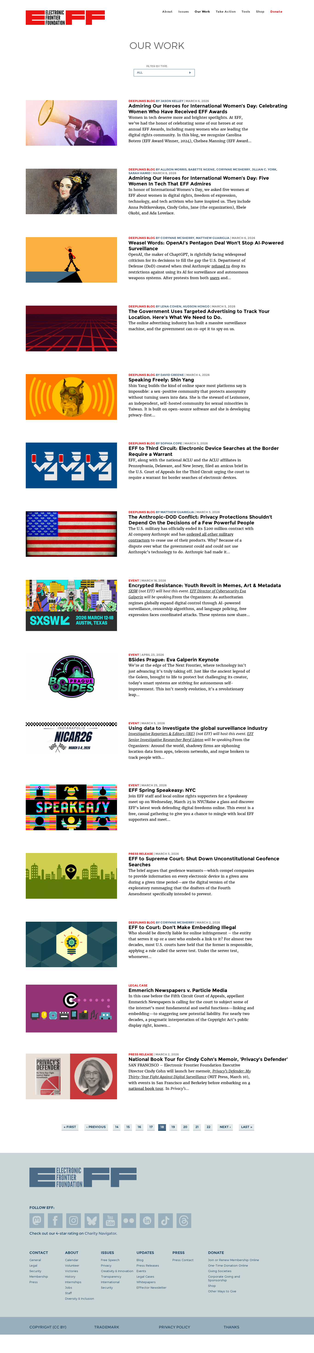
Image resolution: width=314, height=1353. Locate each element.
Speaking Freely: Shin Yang (161, 380)
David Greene (172, 375)
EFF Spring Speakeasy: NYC (162, 790)
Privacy (106, 1265)
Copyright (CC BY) (47, 1327)
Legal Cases (145, 1276)
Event (133, 580)
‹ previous (96, 1127)
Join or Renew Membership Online (233, 1260)
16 (139, 1127)
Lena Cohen (170, 306)
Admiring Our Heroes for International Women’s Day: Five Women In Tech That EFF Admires (198, 181)
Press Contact (183, 1260)
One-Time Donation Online (228, 1265)
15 (128, 1127)
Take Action (226, 11)
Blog (140, 1260)
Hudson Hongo (196, 306)
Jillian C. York (264, 169)
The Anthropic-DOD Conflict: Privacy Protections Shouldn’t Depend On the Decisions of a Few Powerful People (200, 520)
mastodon (36, 1220)
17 (151, 1127)
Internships (73, 1282)
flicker (128, 1220)
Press (33, 1282)
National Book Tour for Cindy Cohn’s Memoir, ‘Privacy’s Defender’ (208, 1059)
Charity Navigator (100, 1233)
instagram (73, 1220)
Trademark (106, 1327)
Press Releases (148, 1265)
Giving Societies (219, 1271)
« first (70, 1127)
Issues (183, 11)
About (167, 11)
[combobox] (164, 72)
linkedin (147, 1220)
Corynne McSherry (233, 169)
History (70, 1276)
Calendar (71, 1260)
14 (116, 1127)
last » (246, 1127)
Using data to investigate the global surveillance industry (197, 728)
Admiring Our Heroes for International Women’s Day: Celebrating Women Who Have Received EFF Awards (207, 109)
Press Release (140, 854)
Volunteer (72, 1265)
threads (184, 1220)
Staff (68, 1293)
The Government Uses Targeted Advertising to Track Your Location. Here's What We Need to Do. (199, 314)
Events (141, 1271)
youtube (110, 1220)
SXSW (133, 591)
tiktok (165, 1220)
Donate (276, 11)
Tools (246, 11)
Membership (38, 1276)
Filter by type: (157, 66)
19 (173, 1127)
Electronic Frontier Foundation (65, 20)
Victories (71, 1271)
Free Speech (110, 1260)
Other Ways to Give (222, 1291)
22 (208, 1127)
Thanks (231, 1327)
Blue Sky (92, 1220)
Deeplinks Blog (141, 101)
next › (225, 1127)
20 (185, 1127)
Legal (33, 1265)
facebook (55, 1220)
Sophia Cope (171, 443)
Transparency (111, 1276)
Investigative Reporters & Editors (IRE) (161, 733)
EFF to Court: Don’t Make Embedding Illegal (182, 927)
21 (197, 1127)
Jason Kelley (171, 101)
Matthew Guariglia (212, 238)
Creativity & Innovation (117, 1271)
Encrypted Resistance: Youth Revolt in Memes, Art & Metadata (204, 585)
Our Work (202, 11)
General (35, 1260)
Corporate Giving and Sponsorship (224, 1278)
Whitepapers (146, 1282)
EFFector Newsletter (151, 1287)
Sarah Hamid (139, 173)
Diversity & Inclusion (79, 1298)
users (215, 278)
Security (35, 1271)
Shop (260, 11)
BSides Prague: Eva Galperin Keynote (173, 659)
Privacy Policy (174, 1327)
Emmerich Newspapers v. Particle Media (177, 990)
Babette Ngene (201, 169)
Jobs (68, 1287)
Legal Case (138, 985)
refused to (220, 266)
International (110, 1282)
